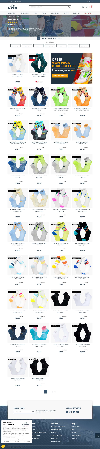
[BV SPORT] (12, 6)
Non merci (6, 441)
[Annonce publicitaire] (71, 68)
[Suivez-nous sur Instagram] (70, 411)
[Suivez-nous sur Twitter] (74, 411)
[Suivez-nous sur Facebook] (67, 411)
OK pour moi (27, 441)
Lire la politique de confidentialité (9, 436)
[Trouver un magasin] (83, 7)
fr (89, 1)
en (87, 1)
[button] (3, 446)
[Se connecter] (87, 7)
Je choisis (17, 441)
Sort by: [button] (83, 46)
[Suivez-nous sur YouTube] (77, 411)
